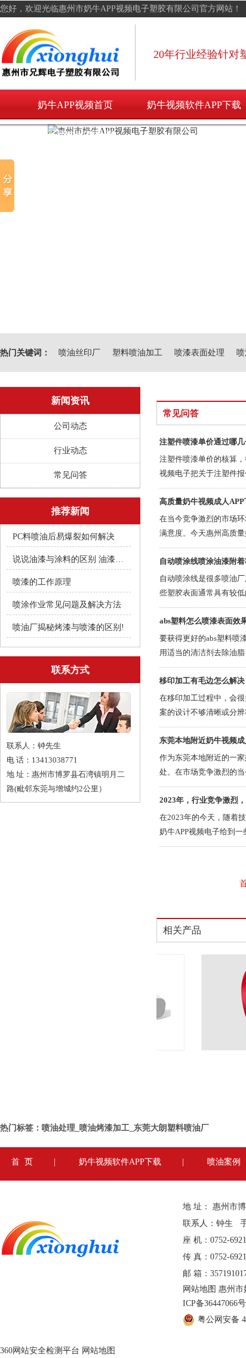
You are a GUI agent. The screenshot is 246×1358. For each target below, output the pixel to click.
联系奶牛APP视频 (75, 135)
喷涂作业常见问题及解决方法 (67, 604)
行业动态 (70, 450)
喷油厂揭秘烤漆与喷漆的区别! (68, 627)
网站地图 (199, 1289)
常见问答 (70, 475)
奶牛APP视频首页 (75, 105)
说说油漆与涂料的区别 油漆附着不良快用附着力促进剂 (69, 559)
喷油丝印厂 (79, 352)
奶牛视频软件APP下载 (120, 1161)
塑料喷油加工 (137, 352)
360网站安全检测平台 (39, 1350)
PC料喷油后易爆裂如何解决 (64, 536)
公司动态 (70, 426)
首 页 (22, 1161)
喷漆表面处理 (199, 352)
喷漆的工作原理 (42, 581)
